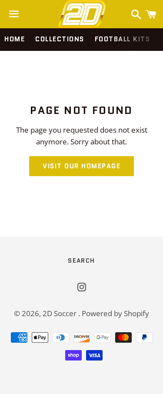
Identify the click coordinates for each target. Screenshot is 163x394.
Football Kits (122, 39)
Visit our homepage (81, 166)
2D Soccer (60, 313)
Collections (59, 39)
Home (14, 39)
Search (81, 260)
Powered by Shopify (115, 313)
